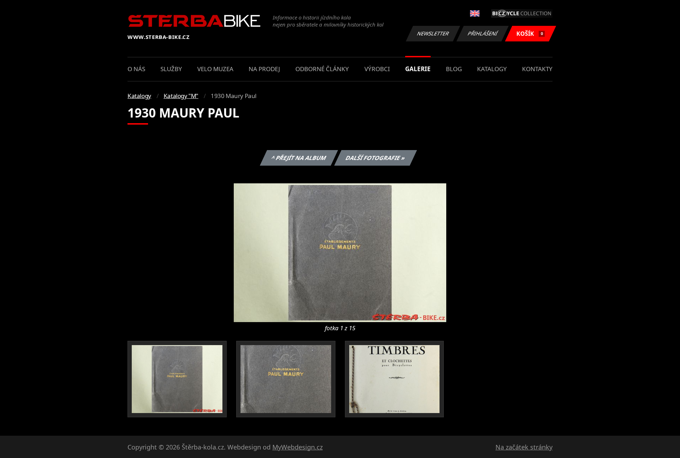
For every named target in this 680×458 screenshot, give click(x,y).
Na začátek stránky (523, 447)
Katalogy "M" (181, 96)
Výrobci (377, 69)
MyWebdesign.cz (297, 447)
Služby (171, 69)
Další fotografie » (375, 158)
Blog (454, 69)
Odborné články (322, 69)
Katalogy (492, 69)
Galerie (418, 69)
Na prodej (264, 69)
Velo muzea (215, 69)
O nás (136, 69)
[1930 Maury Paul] (340, 252)
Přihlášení (482, 33)
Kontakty (537, 69)
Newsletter (433, 33)
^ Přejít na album (299, 158)
